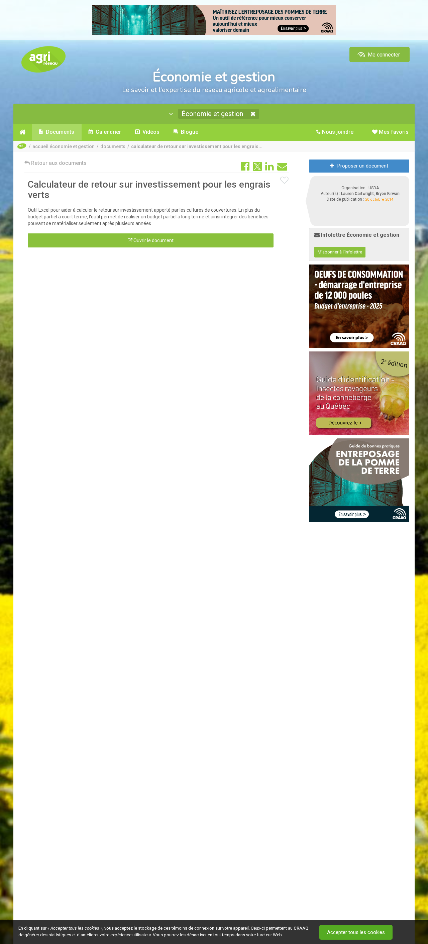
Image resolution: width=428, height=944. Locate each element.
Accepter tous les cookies (356, 932)
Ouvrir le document (153, 240)
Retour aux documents (58, 163)
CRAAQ (301, 928)
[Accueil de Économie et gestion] (22, 132)
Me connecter (383, 54)
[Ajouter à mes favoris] (284, 180)
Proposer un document (362, 166)
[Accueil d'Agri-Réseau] (43, 59)
